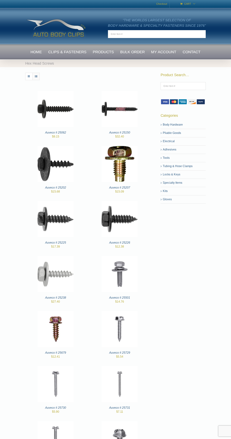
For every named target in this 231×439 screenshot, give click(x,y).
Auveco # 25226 (119, 242)
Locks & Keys (171, 174)
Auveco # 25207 (119, 187)
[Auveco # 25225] (56, 203)
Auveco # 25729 (119, 352)
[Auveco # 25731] (120, 368)
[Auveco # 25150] (120, 93)
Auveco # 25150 (119, 132)
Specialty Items (172, 182)
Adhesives (169, 149)
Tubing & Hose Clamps (178, 166)
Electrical (169, 141)
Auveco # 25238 (55, 297)
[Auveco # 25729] (120, 313)
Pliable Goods (172, 132)
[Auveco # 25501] (120, 258)
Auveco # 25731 (119, 407)
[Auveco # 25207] (120, 148)
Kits (165, 191)
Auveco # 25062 (55, 132)
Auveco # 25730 (55, 407)
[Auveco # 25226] (120, 203)
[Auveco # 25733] (120, 423)
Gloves (167, 199)
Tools (166, 157)
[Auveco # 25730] (56, 368)
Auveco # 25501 (119, 297)
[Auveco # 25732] (56, 423)
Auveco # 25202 (55, 187)
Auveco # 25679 (55, 352)
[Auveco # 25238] (56, 258)
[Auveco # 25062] (56, 93)
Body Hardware (173, 124)
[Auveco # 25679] (56, 313)
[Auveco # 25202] (56, 148)
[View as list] (36, 76)
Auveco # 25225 (55, 242)
